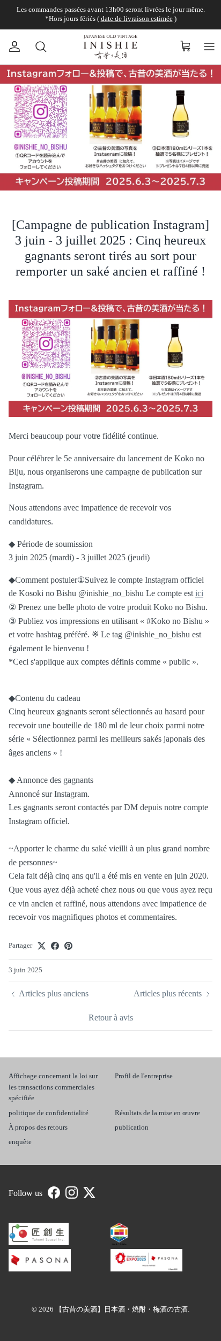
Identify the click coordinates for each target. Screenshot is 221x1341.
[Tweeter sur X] (42, 946)
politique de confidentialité (49, 1113)
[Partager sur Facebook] (55, 946)
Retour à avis (111, 1017)
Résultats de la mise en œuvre (157, 1113)
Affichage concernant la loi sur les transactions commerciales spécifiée (53, 1087)
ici (199, 593)
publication (132, 1127)
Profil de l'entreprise (144, 1076)
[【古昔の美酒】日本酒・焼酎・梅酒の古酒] (110, 47)
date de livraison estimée (137, 18)
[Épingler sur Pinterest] (68, 946)
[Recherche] (35, 46)
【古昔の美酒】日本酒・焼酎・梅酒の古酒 (121, 1309)
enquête (20, 1142)
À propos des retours (38, 1127)
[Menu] (209, 46)
